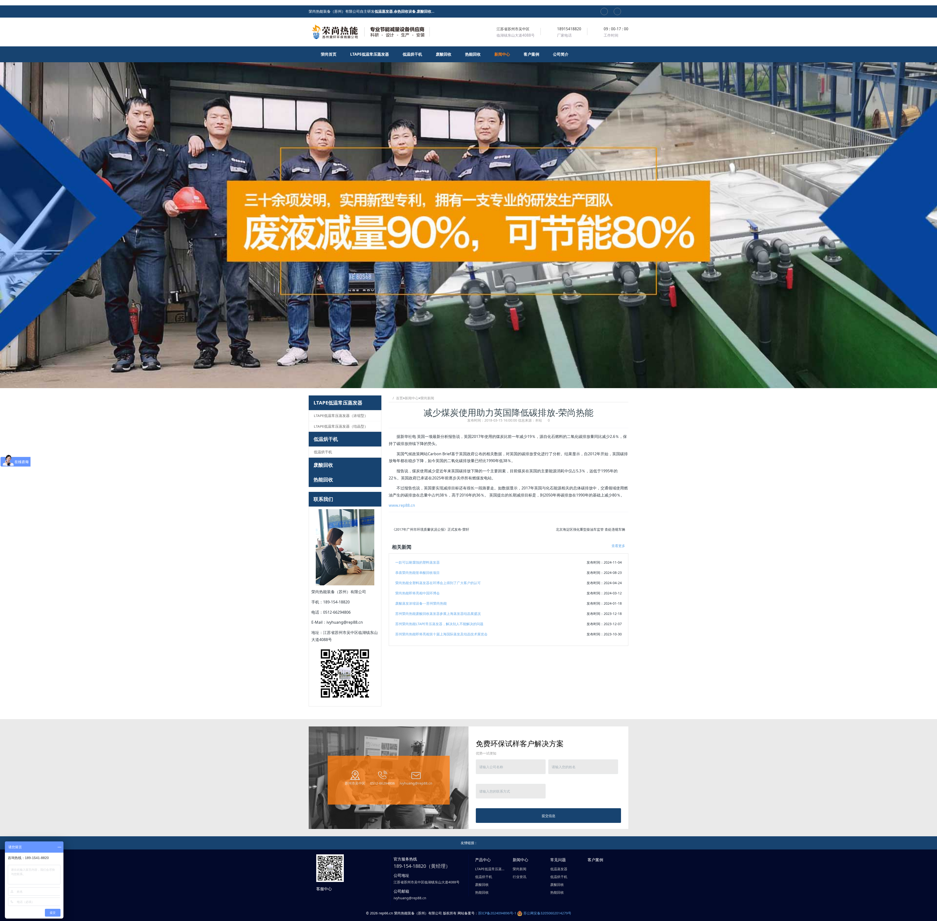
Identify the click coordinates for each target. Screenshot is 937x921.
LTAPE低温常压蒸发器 (338, 402)
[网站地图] (604, 11)
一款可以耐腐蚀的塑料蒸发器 (417, 562)
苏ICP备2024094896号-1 (497, 913)
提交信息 (548, 815)
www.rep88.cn (402, 505)
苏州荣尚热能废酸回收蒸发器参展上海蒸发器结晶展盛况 (438, 613)
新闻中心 (411, 398)
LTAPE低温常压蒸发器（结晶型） (341, 426)
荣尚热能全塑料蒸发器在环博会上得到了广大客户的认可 (438, 582)
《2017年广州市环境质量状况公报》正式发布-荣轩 (430, 529)
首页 (399, 398)
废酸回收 (323, 465)
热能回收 (323, 479)
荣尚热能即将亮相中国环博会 (417, 593)
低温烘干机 (326, 439)
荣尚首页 (329, 54)
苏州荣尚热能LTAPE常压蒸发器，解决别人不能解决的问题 (439, 623)
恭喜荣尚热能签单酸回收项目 (417, 572)
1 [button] (462, 380)
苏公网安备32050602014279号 (547, 913)
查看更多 (618, 545)
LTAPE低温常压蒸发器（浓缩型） (341, 415)
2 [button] (468, 380)
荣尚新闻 (427, 398)
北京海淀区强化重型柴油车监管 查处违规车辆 (590, 529)
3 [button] (474, 380)
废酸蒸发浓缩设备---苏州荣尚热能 (421, 603)
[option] (468, 217)
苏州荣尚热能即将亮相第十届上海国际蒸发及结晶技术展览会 (441, 634)
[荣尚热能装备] (370, 31)
